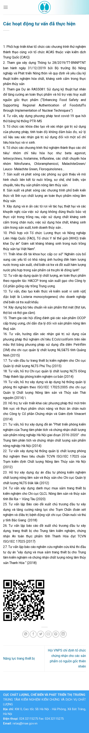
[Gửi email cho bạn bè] (48, 634)
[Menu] (5, 7)
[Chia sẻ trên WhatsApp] (25, 634)
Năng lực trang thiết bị (19, 658)
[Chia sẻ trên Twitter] (40, 634)
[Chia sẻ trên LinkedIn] (63, 634)
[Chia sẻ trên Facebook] (33, 634)
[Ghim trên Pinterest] (55, 634)
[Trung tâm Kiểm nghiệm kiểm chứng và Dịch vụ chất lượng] (44, 7)
